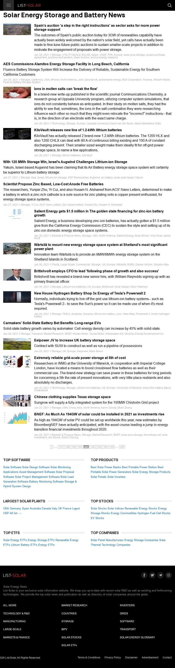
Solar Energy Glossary (137, 637)
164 (105, 447)
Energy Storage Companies (141, 540)
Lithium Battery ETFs (24, 544)
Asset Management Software (37, 472)
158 (67, 447)
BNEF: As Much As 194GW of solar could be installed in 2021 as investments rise (99, 414)
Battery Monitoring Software (46, 481)
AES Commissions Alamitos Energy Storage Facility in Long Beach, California (66, 64)
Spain (25, 508)
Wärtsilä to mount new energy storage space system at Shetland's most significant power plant (100, 247)
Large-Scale (12, 629)
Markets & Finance (16, 637)
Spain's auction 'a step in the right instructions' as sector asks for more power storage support (97, 27)
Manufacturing (14, 621)
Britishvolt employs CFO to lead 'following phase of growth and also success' (96, 271)
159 (73, 447)
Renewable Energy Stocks (141, 508)
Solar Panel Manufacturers (107, 540)
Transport (128, 629)
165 (112, 447)
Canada (46, 508)
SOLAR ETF (69, 645)
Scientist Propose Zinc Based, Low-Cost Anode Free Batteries (53, 184)
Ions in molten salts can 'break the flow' (66, 89)
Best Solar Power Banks (106, 467)
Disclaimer (131, 657)
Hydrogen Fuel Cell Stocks (154, 513)
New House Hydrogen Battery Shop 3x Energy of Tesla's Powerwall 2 (90, 293)
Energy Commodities (124, 513)
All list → (15, 513)
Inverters (127, 605)
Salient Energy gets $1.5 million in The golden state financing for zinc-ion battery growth (99, 213)
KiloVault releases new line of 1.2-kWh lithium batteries (78, 130)
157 (61, 447)
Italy (54, 508)
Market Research (74, 605)
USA (6, 508)
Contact (167, 657)
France (67, 508)
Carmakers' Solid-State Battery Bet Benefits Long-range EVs (52, 323)
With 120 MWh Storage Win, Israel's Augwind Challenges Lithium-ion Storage (65, 162)
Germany (15, 508)
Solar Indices (116, 508)
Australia (35, 508)
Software (127, 621)
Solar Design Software (36, 467)
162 (93, 447)
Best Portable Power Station (139, 467)
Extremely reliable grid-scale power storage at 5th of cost (80, 358)
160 (80, 447)
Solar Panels (98, 476)
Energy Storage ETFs (41, 540)
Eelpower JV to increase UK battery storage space (74, 340)
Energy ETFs (46, 544)
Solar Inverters (116, 476)
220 (122, 447)
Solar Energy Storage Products (151, 472)
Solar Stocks (99, 508)
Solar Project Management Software (37, 476)
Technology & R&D (16, 613)
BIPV (64, 629)
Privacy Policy (113, 657)
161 (86, 447)
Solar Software (12, 467)
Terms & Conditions (89, 657)
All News (9, 605)
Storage (67, 621)
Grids (124, 613)
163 (99, 447)
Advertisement (150, 657)
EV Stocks (97, 518)
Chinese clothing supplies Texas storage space (72, 397)
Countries (69, 613)
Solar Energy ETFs (15, 540)
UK (60, 508)
